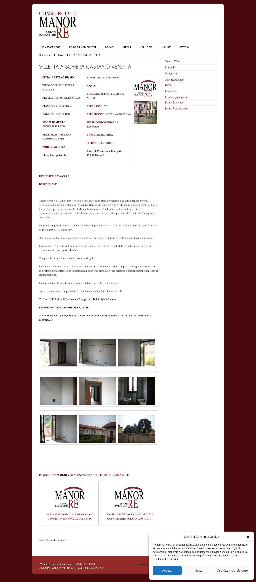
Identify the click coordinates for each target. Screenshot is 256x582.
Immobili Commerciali (82, 46)
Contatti (166, 46)
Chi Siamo (146, 46)
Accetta (167, 570)
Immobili (170, 67)
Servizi (109, 46)
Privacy (184, 46)
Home (42, 55)
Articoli (126, 46)
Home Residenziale (176, 108)
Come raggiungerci (176, 97)
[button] (248, 537)
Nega (198, 570)
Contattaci (171, 91)
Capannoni (171, 73)
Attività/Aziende (50, 46)
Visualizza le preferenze (232, 570)
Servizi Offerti (173, 61)
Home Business (174, 102)
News (168, 84)
